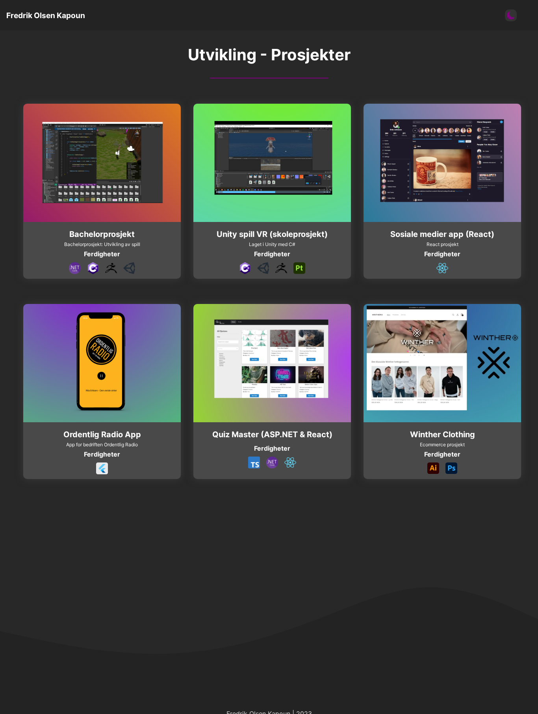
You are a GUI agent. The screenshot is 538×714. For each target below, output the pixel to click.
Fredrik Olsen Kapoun (45, 15)
